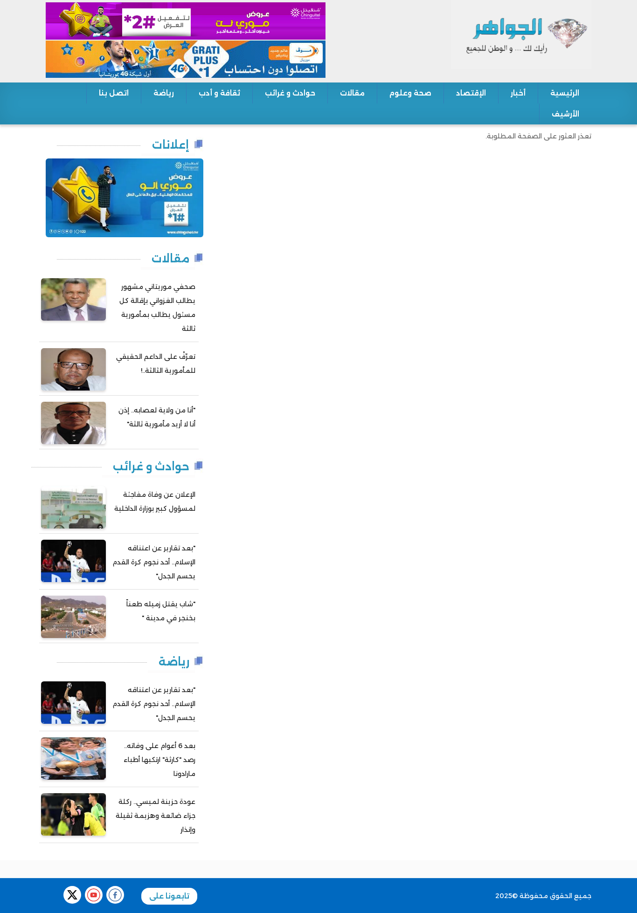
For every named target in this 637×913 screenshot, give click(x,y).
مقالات (352, 93)
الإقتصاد (471, 93)
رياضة (163, 93)
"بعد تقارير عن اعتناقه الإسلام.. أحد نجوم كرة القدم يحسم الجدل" (153, 562)
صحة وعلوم (410, 93)
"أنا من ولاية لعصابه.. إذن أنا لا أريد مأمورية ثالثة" (156, 417)
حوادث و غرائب (290, 93)
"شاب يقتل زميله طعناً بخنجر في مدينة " (160, 611)
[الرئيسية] (521, 34)
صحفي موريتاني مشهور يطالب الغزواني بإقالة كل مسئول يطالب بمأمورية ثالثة (157, 307)
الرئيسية (564, 93)
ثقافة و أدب (219, 93)
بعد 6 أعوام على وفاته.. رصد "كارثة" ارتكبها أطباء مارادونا (159, 759)
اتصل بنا (114, 93)
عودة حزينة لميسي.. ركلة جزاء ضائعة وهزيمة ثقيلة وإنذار (155, 815)
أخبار (518, 93)
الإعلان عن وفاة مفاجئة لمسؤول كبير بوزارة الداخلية (154, 501)
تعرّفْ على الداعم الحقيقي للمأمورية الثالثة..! (155, 363)
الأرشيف (565, 114)
